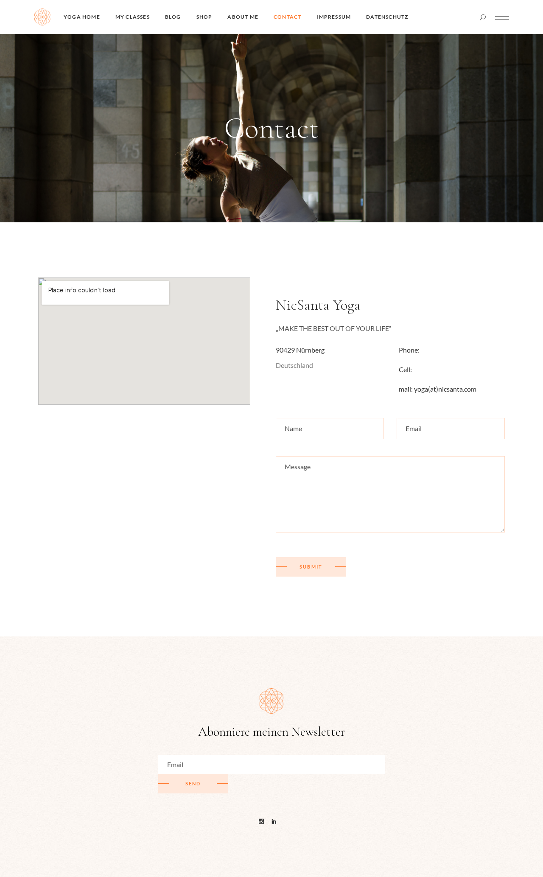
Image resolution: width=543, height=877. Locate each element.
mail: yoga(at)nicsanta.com (437, 389)
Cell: (405, 369)
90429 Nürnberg (300, 350)
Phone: (410, 350)
